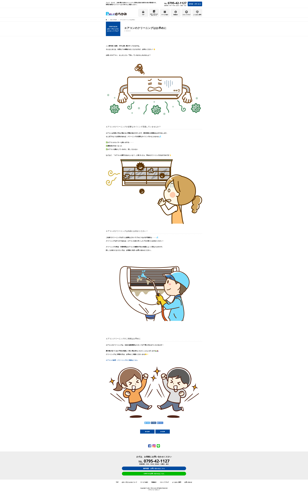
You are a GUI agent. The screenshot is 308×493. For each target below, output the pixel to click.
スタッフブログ (186, 14)
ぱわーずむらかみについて (154, 14)
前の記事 (147, 431)
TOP (143, 14)
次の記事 (162, 431)
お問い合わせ (188, 482)
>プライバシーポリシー (154, 490)
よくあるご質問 (197, 14)
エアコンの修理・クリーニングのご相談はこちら (122, 360)
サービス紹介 (164, 14)
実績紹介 (175, 14)
